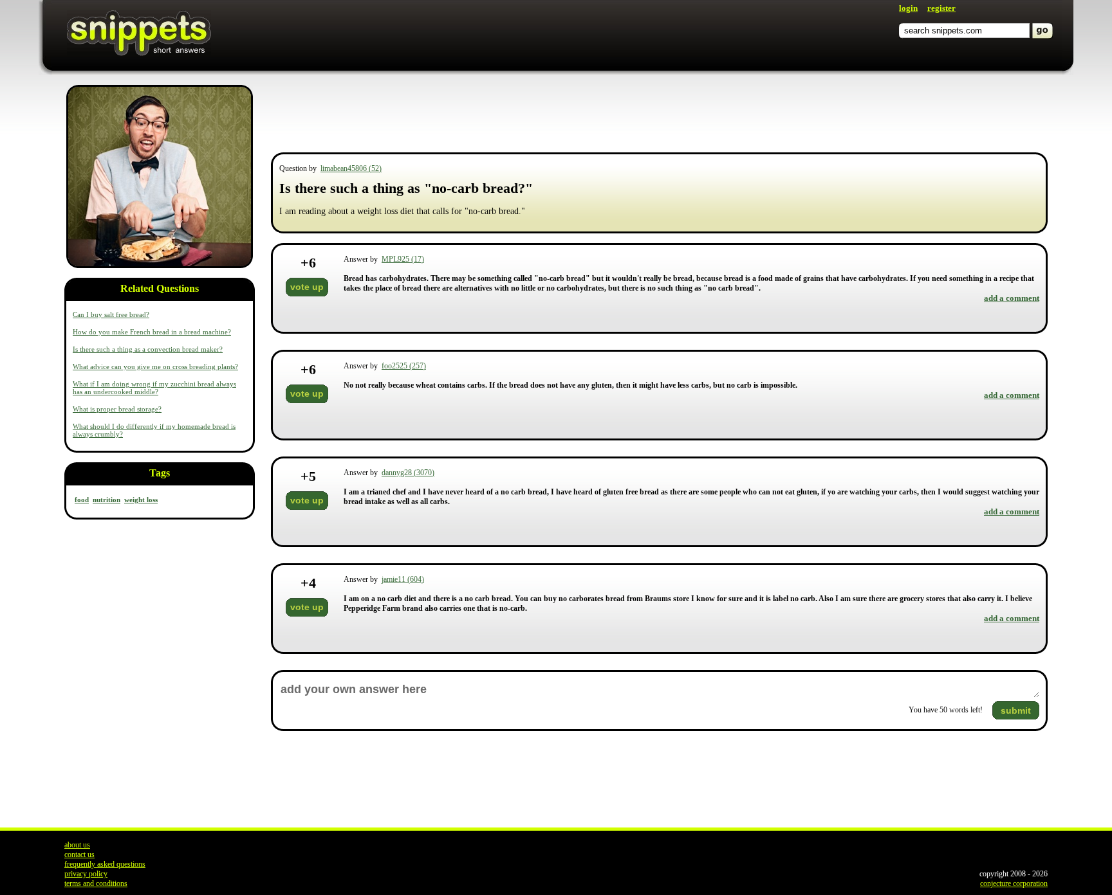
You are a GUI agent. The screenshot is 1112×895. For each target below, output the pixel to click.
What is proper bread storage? (117, 409)
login (908, 8)
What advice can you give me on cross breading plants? (155, 366)
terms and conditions (95, 883)
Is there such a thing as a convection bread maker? (148, 349)
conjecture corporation (1014, 883)
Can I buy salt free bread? (111, 314)
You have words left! (946, 709)
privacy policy (85, 873)
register (941, 8)
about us (77, 844)
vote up (307, 287)
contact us (79, 854)
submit (1016, 710)
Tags (159, 472)
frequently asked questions (104, 864)
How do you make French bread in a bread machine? (152, 332)
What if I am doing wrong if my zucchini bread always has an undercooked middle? (154, 387)
